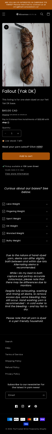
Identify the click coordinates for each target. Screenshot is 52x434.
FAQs (8, 348)
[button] (3, 14)
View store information (17, 173)
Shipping (5, 115)
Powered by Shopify (37, 429)
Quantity (6, 127)
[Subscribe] (43, 395)
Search (9, 341)
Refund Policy (12, 367)
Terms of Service (14, 354)
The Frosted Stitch (21, 429)
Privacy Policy (12, 374)
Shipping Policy (13, 361)
